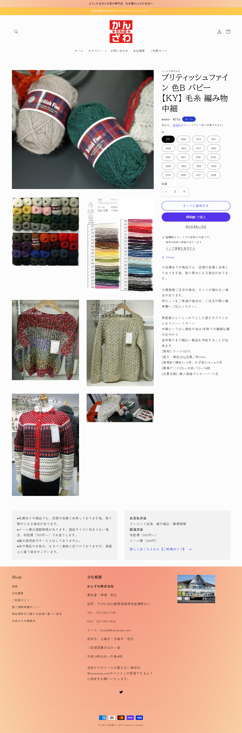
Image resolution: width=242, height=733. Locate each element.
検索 (15, 586)
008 (213, 175)
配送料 (177, 125)
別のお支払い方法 (196, 226)
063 (183, 166)
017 (198, 148)
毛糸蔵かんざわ (114, 725)
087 (168, 139)
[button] (16, 31)
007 (183, 157)
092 (199, 166)
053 (183, 148)
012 (198, 175)
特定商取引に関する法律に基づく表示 (37, 614)
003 (214, 166)
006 (183, 139)
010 (168, 175)
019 (198, 157)
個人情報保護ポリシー (26, 607)
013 (198, 139)
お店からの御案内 (24, 621)
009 (183, 175)
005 (213, 148)
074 (213, 157)
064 (168, 166)
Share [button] (170, 257)
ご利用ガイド (21, 600)
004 (168, 148)
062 (168, 157)
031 (213, 139)
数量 (164, 184)
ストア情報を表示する (180, 248)
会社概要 (18, 593)
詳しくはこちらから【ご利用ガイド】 (158, 549)
